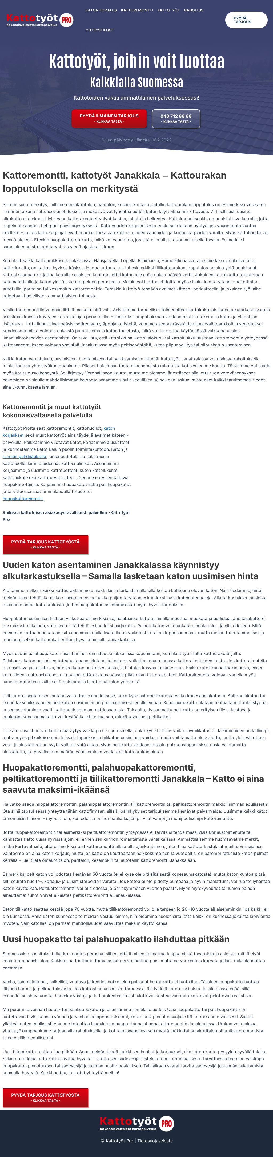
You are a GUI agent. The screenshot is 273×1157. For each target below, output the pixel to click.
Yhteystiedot (100, 30)
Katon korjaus (101, 10)
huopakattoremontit (23, 498)
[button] (246, 20)
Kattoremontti (137, 10)
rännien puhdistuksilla (24, 456)
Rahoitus (193, 10)
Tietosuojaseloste (155, 1140)
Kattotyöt (168, 10)
